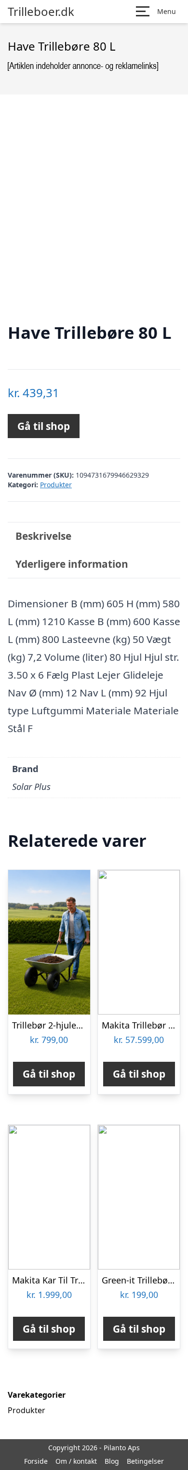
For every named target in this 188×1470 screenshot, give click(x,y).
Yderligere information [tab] (71, 564)
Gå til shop (43, 426)
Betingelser (145, 1461)
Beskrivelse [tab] (43, 536)
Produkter (56, 484)
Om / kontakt (76, 1461)
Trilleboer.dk (41, 11)
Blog (112, 1461)
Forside (36, 1461)
